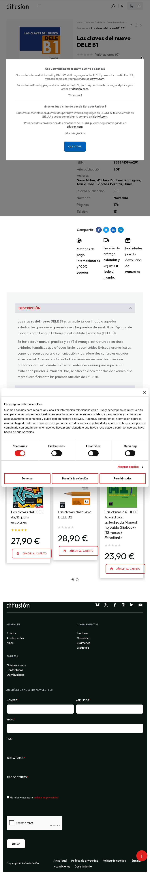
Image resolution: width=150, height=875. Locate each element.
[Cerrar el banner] (144, 392)
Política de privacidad (84, 860)
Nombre (12, 700)
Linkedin (113, 230)
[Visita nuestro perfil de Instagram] (123, 605)
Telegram (121, 230)
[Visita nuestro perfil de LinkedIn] (132, 605)
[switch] (56, 453)
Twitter (106, 230)
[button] (73, 579)
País (10, 738)
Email (11, 719)
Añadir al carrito (34, 553)
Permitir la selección (75, 478)
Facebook (99, 230)
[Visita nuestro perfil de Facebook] (115, 605)
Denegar (27, 478)
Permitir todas (123, 478)
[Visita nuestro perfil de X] (106, 605)
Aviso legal (60, 860)
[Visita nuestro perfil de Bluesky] (97, 605)
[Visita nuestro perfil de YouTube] (140, 605)
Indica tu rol (16, 758)
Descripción (29, 308)
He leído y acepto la (33, 797)
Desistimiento (83, 866)
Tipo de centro (17, 777)
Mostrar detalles (128, 466)
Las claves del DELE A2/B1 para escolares (27, 517)
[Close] (142, 57)
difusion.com (80, 89)
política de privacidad (46, 797)
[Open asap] (141, 855)
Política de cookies (114, 860)
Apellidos (83, 700)
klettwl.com (97, 79)
